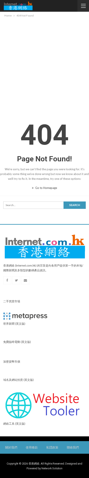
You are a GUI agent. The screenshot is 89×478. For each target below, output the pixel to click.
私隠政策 (52, 447)
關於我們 (11, 447)
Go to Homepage (46, 188)
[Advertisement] (44, 65)
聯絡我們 (73, 447)
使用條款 (32, 447)
